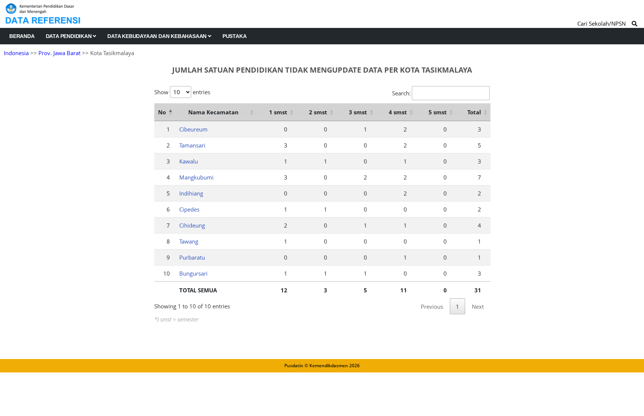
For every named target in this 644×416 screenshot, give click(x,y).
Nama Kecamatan (213, 112)
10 (166, 273)
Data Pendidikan (69, 36)
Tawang (188, 241)
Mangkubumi (196, 177)
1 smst (278, 112)
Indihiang (191, 193)
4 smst (398, 112)
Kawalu (188, 161)
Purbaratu (192, 257)
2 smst (318, 112)
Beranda (22, 36)
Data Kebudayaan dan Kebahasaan (157, 36)
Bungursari (193, 273)
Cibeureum (193, 129)
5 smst (438, 112)
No (162, 112)
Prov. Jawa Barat (59, 53)
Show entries (182, 92)
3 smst (358, 112)
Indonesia (16, 53)
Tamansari (192, 145)
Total (474, 112)
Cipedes (189, 209)
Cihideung (192, 225)
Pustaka (234, 36)
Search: (401, 93)
